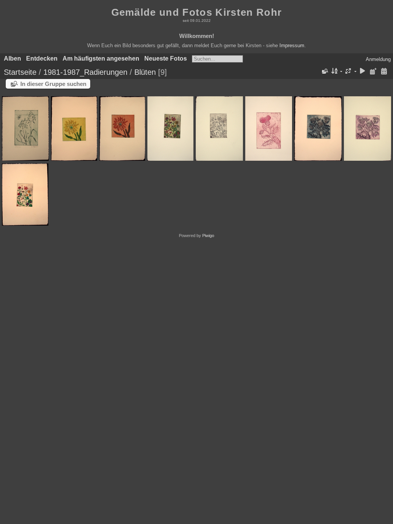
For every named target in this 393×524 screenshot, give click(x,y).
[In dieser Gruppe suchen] (324, 71)
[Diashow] (362, 71)
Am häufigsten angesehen (101, 58)
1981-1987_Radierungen (85, 72)
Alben (12, 58)
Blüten (145, 72)
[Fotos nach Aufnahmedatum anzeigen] (383, 71)
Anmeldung (378, 59)
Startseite (20, 72)
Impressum (291, 45)
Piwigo (208, 235)
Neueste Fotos (165, 58)
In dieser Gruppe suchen (53, 84)
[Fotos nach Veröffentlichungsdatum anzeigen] (373, 71)
